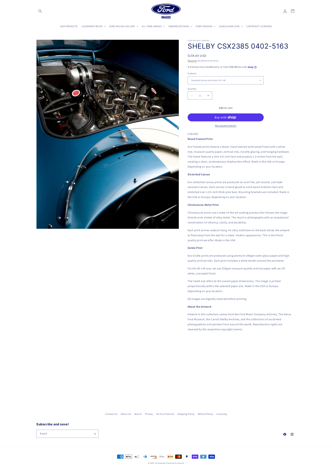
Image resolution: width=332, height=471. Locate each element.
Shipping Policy (186, 413)
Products (192, 73)
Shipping (192, 60)
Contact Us (111, 413)
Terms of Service (165, 413)
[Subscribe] (94, 434)
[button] (40, 11)
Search (138, 413)
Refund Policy (205, 413)
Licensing (221, 413)
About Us (126, 413)
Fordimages (160, 463)
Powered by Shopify (175, 463)
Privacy (149, 413)
